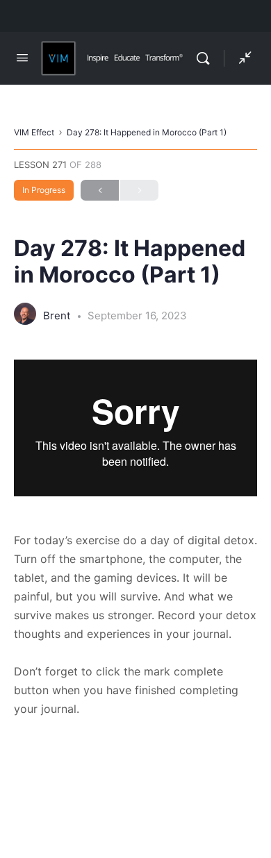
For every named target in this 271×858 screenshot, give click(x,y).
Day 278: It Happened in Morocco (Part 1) (147, 132)
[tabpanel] (135, 539)
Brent (58, 315)
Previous (100, 190)
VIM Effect (34, 132)
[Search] (206, 58)
